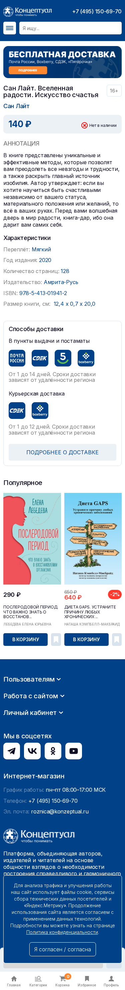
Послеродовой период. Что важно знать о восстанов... (30, 612)
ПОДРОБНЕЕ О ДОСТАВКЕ (62, 452)
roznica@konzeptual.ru (59, 811)
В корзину (25, 639)
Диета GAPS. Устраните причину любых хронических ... (90, 612)
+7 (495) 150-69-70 (97, 11)
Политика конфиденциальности (62, 932)
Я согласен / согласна (62, 949)
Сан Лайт (16, 105)
